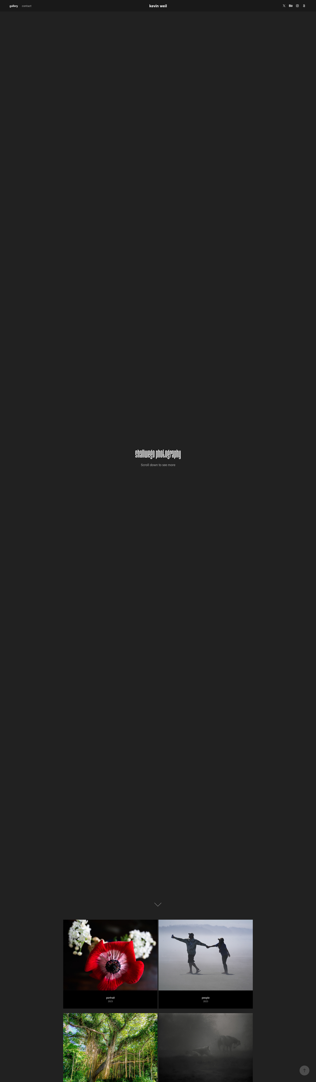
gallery (14, 6)
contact (26, 6)
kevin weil (158, 5)
